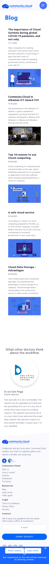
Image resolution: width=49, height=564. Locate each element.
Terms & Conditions (11, 504)
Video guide (7, 496)
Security (5, 476)
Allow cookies (14, 551)
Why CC (5, 470)
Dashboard (7, 479)
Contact (6, 514)
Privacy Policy (8, 507)
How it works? (8, 473)
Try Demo (6, 482)
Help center (7, 493)
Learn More (32, 551)
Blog (4, 490)
